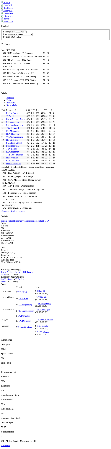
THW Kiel (10, 116)
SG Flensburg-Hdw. (15, 125)
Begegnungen (31, 221)
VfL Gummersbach (14, 137)
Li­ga (5, 34)
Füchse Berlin (12, 113)
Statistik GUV (43, 221)
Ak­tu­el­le (10, 98)
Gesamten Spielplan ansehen (13, 211)
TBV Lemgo (11, 149)
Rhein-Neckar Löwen (15, 119)
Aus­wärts (10, 103)
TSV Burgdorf (12, 128)
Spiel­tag (6, 37)
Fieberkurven (20, 221)
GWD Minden (12, 161)
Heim (8, 100)
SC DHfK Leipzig (14, 143)
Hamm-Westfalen (13, 164)
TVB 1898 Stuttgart (14, 155)
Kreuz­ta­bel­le (11, 105)
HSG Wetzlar (12, 158)
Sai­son (6, 32)
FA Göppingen (12, 152)
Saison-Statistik (7, 221)
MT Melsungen (12, 131)
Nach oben (5, 445)
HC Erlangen (12, 140)
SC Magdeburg (12, 122)
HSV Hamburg (12, 134)
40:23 (3, 274)
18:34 (3, 282)
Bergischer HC (12, 146)
